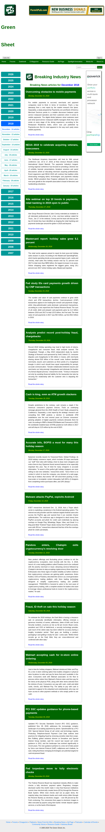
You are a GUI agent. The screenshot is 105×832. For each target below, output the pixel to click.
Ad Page (61, 61)
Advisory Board (66, 824)
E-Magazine (34, 61)
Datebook (22, 61)
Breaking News (59, 822)
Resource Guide (48, 61)
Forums (12, 61)
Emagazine (23, 822)
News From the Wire (45, 822)
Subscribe (6, 58)
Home (4, 61)
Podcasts (78, 822)
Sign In (99, 58)
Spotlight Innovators (75, 61)
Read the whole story (36, 135)
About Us (100, 61)
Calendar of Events (91, 822)
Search (100, 67)
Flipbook (33, 822)
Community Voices (39, 824)
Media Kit (89, 61)
